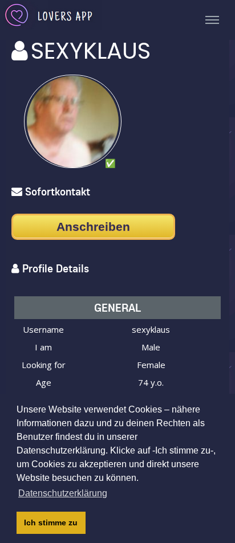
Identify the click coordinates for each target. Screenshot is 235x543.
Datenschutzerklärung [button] (62, 493)
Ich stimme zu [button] (51, 522)
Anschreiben (93, 226)
